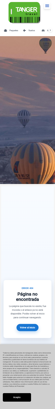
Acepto (17, 397)
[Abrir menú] (47, 5)
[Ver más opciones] (50, 30)
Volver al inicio (27, 327)
